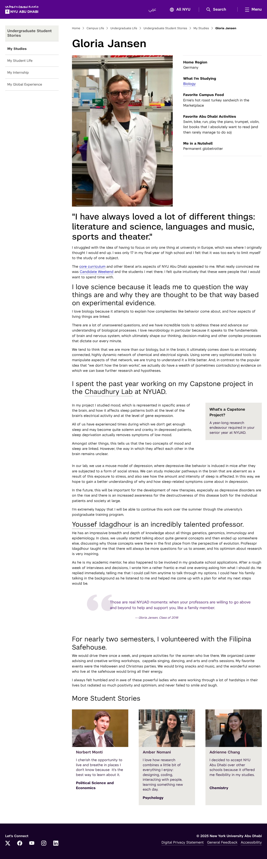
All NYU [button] (183, 9)
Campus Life (95, 28)
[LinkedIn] (56, 843)
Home (76, 28)
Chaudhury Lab (109, 391)
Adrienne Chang (224, 752)
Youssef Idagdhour (102, 524)
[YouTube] (31, 843)
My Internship (18, 72)
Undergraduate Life (123, 28)
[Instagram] (44, 843)
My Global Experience (24, 84)
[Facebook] (20, 843)
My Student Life (20, 60)
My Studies (17, 49)
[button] (217, 9)
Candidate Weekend (96, 271)
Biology (189, 83)
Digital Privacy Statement (182, 842)
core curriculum (92, 266)
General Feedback (222, 842)
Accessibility (251, 842)
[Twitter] (8, 843)
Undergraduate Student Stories (165, 28)
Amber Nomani (157, 752)
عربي (152, 9)
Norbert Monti (89, 752)
